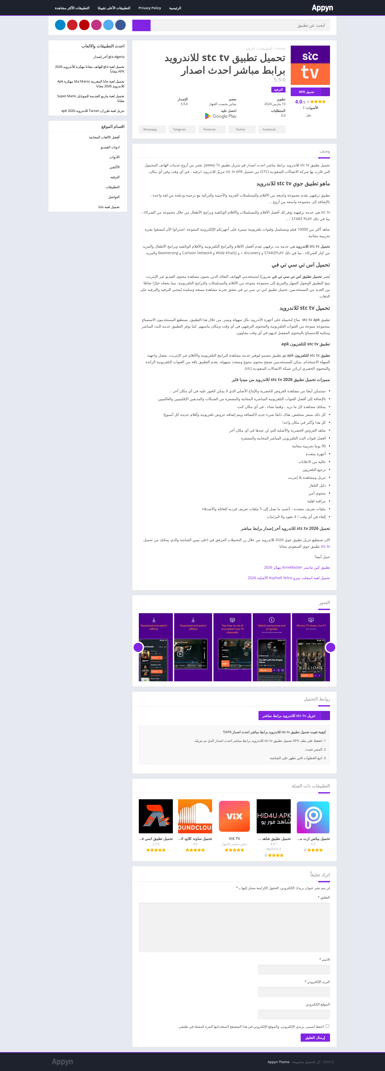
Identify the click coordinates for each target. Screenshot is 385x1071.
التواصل (114, 196)
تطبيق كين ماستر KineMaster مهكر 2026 (297, 567)
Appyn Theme (278, 1061)
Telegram (179, 129)
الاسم (324, 959)
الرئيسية (175, 8)
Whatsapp (150, 129)
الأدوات (114, 157)
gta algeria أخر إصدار (109, 56)
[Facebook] (120, 25)
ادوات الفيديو (110, 147)
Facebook (269, 129)
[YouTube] (84, 25)
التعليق (324, 897)
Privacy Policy (150, 8)
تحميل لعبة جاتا (109, 206)
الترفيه (250, 48)
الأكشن (114, 167)
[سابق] (331, 647)
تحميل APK (306, 92)
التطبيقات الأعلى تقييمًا (114, 8)
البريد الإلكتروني (317, 981)
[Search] (141, 25)
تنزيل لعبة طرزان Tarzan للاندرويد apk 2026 (92, 110)
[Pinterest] (72, 25)
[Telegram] (60, 25)
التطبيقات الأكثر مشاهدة (72, 8)
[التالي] (138, 647)
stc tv (325, 546)
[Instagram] (96, 25)
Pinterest (209, 129)
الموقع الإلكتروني (318, 1004)
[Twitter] (108, 25)
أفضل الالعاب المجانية (104, 137)
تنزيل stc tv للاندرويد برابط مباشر (288, 715)
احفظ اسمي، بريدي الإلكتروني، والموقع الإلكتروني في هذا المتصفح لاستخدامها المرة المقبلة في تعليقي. (251, 1026)
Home (280, 48)
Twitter (240, 129)
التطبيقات (265, 48)
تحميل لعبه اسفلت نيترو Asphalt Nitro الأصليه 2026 (289, 577)
